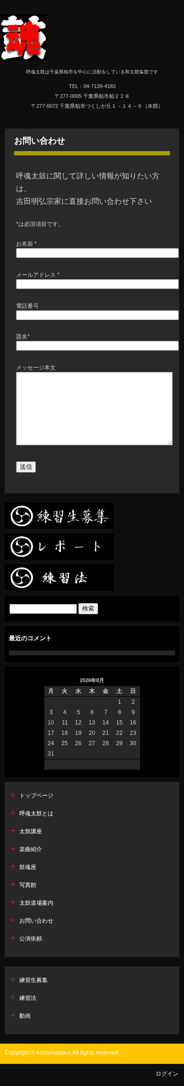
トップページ (36, 795)
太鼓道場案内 (36, 903)
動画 (25, 1016)
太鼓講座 (30, 831)
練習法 (27, 998)
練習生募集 (33, 980)
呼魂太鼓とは (36, 813)
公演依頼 (30, 938)
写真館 (27, 885)
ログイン (167, 1073)
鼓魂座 (27, 867)
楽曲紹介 (30, 849)
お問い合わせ (39, 140)
